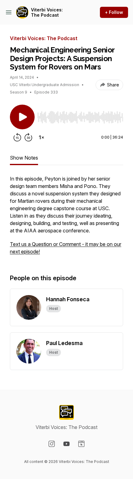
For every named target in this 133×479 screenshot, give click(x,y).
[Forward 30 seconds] (28, 137)
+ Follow (114, 12)
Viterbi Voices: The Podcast (47, 12)
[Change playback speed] (41, 137)
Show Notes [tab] (24, 158)
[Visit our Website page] (81, 444)
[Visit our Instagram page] (52, 444)
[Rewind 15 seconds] (17, 137)
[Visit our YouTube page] (66, 444)
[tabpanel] (66, 218)
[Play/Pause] (22, 117)
